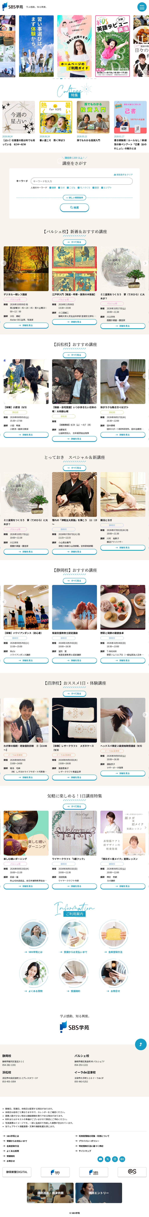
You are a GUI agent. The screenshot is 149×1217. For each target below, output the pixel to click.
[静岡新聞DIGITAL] (16, 1172)
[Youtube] (100, 1159)
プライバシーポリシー (89, 1140)
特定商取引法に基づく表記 (91, 1146)
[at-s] (122, 1159)
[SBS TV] (55, 1172)
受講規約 (11, 1156)
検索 (76, 207)
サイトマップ (85, 1150)
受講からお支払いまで (17, 1140)
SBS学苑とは (13, 1135)
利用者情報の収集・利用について (94, 1135)
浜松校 (6, 1072)
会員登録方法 (13, 1146)
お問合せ (11, 1160)
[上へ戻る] (141, 1044)
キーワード (22, 181)
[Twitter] (108, 1159)
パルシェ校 (81, 1056)
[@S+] (132, 1172)
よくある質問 (13, 1150)
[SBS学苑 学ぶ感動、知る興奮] (23, 7)
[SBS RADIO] (93, 1172)
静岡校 (6, 1056)
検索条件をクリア (124, 174)
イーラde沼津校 (85, 1072)
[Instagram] (115, 1159)
